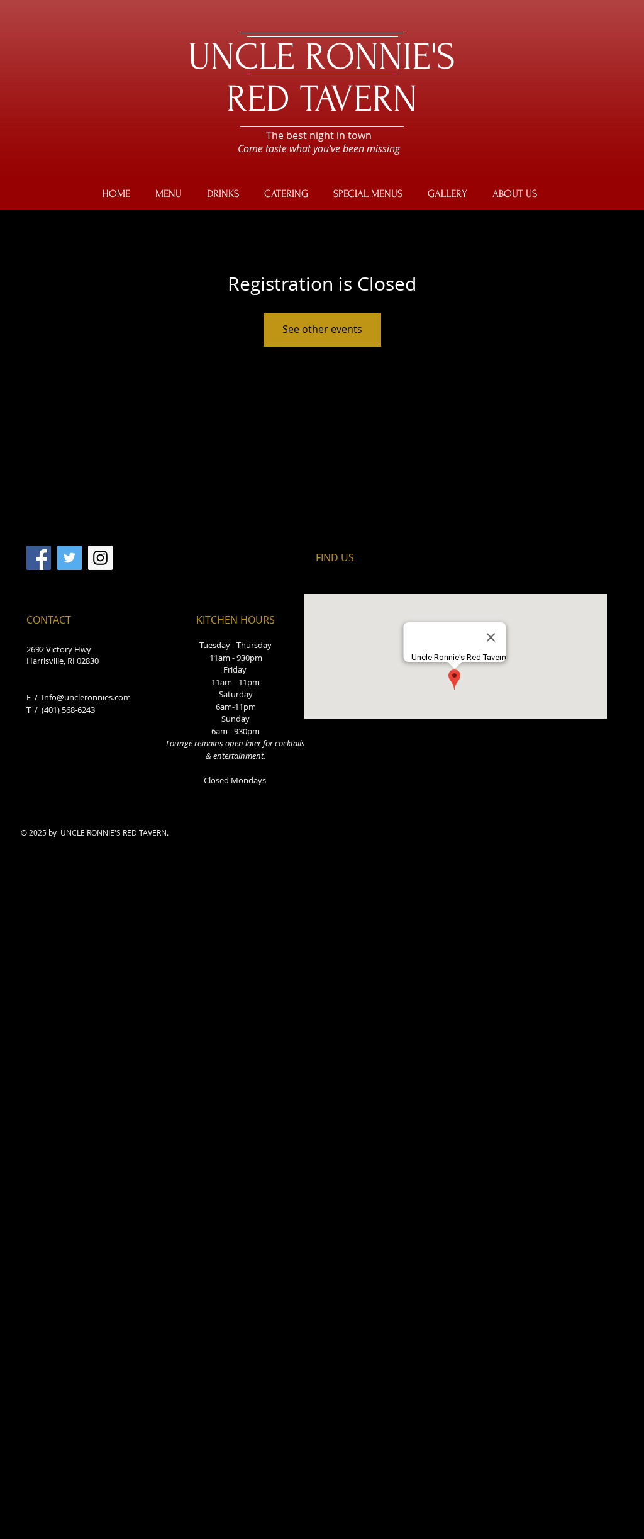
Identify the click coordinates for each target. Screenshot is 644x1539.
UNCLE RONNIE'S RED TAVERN (321, 78)
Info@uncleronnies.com (86, 697)
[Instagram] (100, 558)
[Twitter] (69, 558)
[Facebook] (38, 558)
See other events (322, 329)
